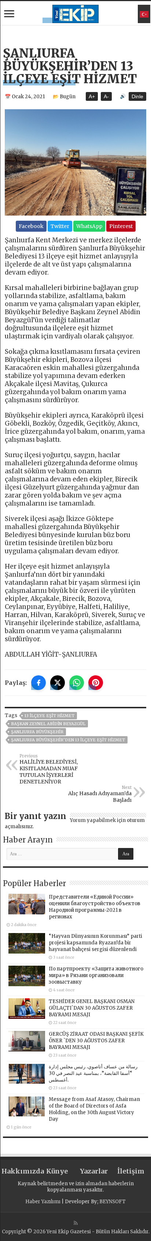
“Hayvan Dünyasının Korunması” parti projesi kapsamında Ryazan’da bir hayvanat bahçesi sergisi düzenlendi (95, 942)
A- (106, 96)
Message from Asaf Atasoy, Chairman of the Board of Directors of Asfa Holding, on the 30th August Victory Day (94, 1109)
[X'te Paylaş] (57, 682)
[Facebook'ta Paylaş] (38, 682)
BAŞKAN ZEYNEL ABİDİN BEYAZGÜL (48, 723)
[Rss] (75, 1223)
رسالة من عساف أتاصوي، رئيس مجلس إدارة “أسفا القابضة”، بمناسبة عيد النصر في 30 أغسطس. (93, 1073)
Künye (57, 1171)
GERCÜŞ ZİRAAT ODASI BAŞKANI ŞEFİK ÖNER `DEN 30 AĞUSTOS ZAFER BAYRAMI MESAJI (96, 1040)
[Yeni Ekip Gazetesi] (75, 13)
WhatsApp (89, 226)
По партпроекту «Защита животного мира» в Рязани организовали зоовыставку (96, 975)
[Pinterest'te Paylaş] (95, 682)
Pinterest (121, 226)
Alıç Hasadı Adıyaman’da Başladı (100, 794)
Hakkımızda (19, 1171)
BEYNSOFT (112, 1201)
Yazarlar (94, 1171)
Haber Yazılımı (42, 1201)
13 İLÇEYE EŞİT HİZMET (49, 715)
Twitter (60, 226)
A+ (92, 96)
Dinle (137, 96)
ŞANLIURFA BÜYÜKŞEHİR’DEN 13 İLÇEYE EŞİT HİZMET (68, 739)
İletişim (130, 1171)
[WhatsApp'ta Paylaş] (76, 682)
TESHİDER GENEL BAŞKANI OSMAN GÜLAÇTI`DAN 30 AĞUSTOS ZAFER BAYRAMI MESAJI (92, 1008)
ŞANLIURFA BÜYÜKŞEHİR (37, 731)
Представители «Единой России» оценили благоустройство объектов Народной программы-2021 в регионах (94, 907)
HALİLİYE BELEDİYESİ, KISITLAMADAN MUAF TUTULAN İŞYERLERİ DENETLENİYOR (48, 769)
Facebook (31, 226)
